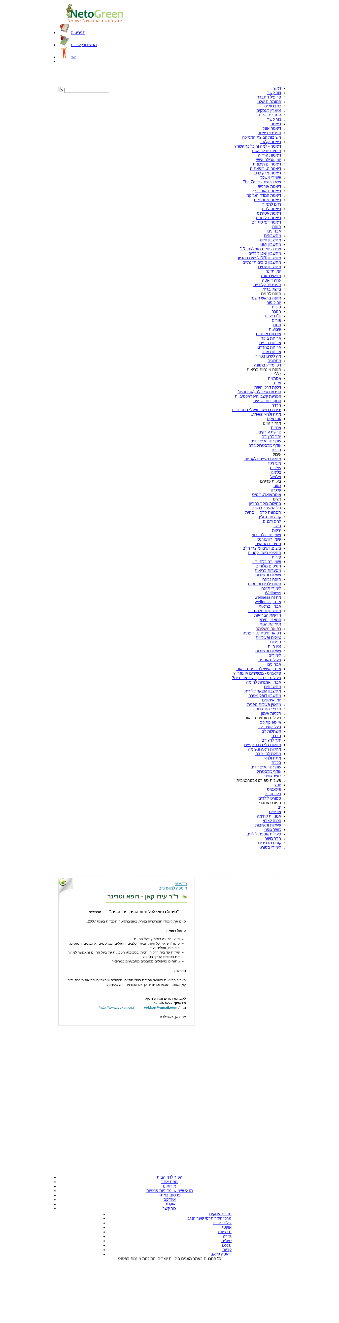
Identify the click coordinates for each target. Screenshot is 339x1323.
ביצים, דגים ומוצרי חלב (262, 548)
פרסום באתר (170, 1195)
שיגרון (276, 490)
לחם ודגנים (272, 521)
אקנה (276, 383)
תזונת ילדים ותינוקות (264, 584)
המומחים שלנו (269, 101)
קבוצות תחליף (269, 517)
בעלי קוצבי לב (269, 727)
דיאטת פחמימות (267, 200)
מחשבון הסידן (269, 267)
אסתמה (274, 378)
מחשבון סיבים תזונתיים (261, 262)
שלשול (275, 477)
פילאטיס (274, 789)
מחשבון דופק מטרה (264, 696)
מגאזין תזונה (271, 276)
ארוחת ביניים (270, 343)
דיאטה (276, 124)
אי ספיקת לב (270, 722)
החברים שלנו (270, 115)
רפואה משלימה (268, 629)
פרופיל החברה (269, 97)
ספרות (275, 642)
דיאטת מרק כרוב (267, 173)
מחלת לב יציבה (268, 754)
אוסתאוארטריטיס (266, 495)
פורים (276, 320)
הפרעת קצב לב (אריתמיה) (259, 392)
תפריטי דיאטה (269, 133)
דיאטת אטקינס (269, 213)
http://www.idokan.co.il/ (117, 1007)
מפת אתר (169, 1182)
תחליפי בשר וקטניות (264, 553)
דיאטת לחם (271, 209)
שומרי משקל (270, 177)
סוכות (276, 307)
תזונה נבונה (271, 579)
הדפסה (181, 884)
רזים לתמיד (271, 204)
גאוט (277, 486)
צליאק (276, 472)
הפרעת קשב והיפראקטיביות (258, 396)
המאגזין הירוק (270, 620)
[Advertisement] (82, 75)
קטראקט (274, 419)
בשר (277, 526)
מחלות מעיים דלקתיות (262, 459)
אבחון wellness (268, 602)
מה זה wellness (268, 597)
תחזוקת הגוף (270, 624)
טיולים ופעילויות (268, 637)
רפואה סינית (271, 633)
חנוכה (276, 311)
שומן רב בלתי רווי (266, 562)
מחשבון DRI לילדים (264, 253)
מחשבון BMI (270, 244)
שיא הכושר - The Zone (262, 182)
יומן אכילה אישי (268, 160)
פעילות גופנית (269, 660)
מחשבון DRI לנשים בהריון (259, 258)
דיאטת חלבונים (268, 218)
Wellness (273, 593)
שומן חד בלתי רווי (266, 535)
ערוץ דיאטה (271, 280)
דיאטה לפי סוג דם (266, 222)
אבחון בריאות (270, 606)
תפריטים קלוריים (267, 285)
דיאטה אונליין (270, 128)
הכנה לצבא (272, 821)
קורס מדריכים (269, 843)
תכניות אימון (271, 713)
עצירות (275, 468)
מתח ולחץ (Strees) (265, 414)
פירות (276, 557)
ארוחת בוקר (271, 338)
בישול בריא (272, 289)
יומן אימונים (271, 700)
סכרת (276, 450)
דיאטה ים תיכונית (267, 164)
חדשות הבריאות (267, 615)
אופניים (275, 812)
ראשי (276, 88)
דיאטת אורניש (269, 186)
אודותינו (169, 1186)
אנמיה (276, 428)
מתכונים (274, 361)
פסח (277, 325)
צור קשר (274, 93)
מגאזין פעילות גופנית (264, 704)
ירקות (276, 530)
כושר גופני (272, 776)
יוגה (278, 785)
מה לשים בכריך (268, 356)
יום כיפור (274, 302)
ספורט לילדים (269, 798)
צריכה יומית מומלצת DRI (260, 249)
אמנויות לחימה (269, 816)
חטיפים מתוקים (268, 544)
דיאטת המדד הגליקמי (263, 195)
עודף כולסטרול (269, 771)
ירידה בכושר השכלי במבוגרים (256, 410)
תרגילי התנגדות (268, 709)
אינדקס (170, 1199)
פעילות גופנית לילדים (263, 834)
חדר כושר (273, 838)
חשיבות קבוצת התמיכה (261, 137)
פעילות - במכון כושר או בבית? (256, 678)
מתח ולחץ (272, 758)
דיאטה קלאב (270, 142)
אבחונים (274, 231)
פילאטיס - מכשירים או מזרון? (257, 673)
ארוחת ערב (271, 352)
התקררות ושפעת (267, 401)
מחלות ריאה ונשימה (264, 749)
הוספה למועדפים (173, 888)
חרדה (276, 405)
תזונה (276, 227)
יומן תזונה (273, 271)
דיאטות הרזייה (269, 155)
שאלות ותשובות (268, 575)
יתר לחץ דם (271, 436)
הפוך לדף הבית (169, 1177)
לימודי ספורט (270, 847)
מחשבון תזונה (269, 240)
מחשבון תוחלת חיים (264, 611)
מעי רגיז (274, 463)
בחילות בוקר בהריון (265, 503)
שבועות (275, 329)
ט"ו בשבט (273, 316)
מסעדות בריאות (268, 570)
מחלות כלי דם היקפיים (262, 745)
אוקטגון (169, 1204)
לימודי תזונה (271, 588)
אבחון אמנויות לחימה (263, 682)
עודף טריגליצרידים (265, 441)
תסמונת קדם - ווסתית (263, 512)
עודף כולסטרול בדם (264, 445)
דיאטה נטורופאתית (265, 168)
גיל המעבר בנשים (266, 508)
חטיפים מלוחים (268, 566)
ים (279, 807)
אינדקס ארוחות (268, 334)
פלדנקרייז (273, 794)
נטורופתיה (251, 633)
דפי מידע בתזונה (267, 365)
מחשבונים (272, 235)
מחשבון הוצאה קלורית (262, 691)
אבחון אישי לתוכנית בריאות (258, 669)
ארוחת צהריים (269, 347)
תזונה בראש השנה (266, 298)
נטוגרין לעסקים (268, 110)
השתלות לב (271, 731)
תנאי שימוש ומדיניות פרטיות (169, 1191)
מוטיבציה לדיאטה (266, 151)
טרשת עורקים (269, 432)
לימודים (275, 655)
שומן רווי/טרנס (269, 539)
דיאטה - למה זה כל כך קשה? (257, 146)
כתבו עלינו (272, 106)
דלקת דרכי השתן (267, 387)
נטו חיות (274, 646)
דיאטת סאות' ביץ (267, 191)
